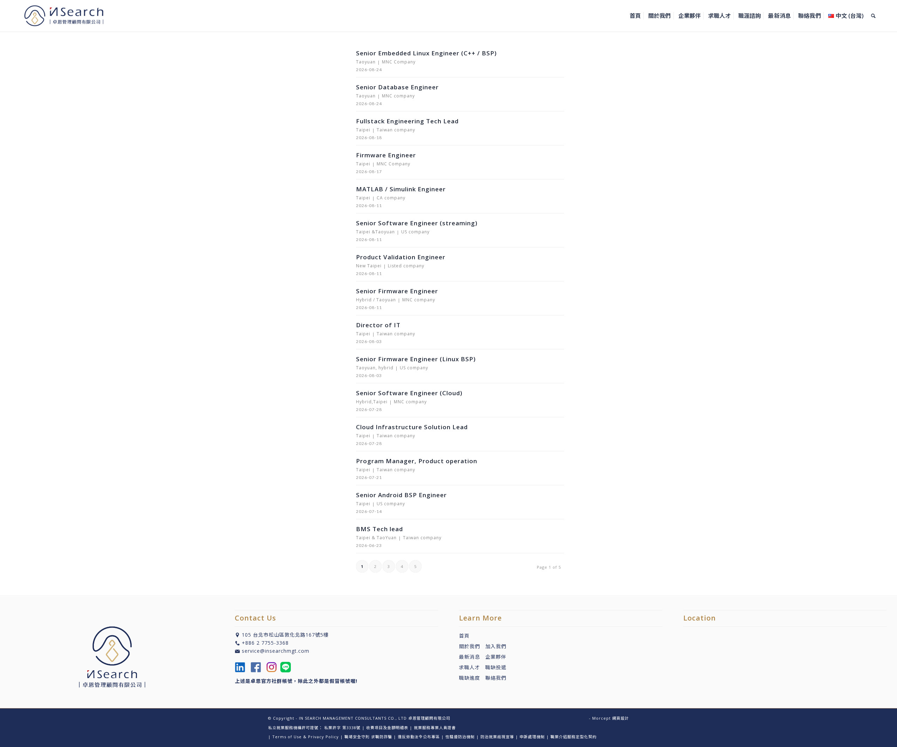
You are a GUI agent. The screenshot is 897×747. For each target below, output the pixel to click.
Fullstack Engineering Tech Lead (407, 121)
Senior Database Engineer (397, 87)
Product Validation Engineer (400, 257)
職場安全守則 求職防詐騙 (368, 736)
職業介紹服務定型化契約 (573, 736)
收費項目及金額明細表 (387, 727)
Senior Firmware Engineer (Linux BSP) (416, 359)
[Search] (873, 16)
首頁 (464, 635)
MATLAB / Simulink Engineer (401, 189)
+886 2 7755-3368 (265, 642)
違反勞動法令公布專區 (419, 736)
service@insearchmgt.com (275, 650)
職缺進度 (472, 677)
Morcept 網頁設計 (610, 718)
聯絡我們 (495, 677)
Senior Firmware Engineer (397, 291)
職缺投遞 (493, 667)
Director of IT (378, 325)
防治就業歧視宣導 (497, 736)
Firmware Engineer (386, 155)
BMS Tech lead (379, 529)
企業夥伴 (495, 656)
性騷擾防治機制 (460, 736)
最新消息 (472, 656)
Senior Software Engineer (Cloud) (409, 393)
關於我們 (469, 646)
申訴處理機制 (532, 736)
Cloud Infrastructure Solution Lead (412, 427)
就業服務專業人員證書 (435, 727)
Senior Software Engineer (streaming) (417, 223)
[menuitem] (635, 16)
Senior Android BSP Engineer (401, 495)
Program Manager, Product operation (416, 461)
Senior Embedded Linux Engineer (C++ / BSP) (426, 53)
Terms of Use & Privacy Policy (305, 736)
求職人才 (469, 667)
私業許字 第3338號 (342, 727)
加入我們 (495, 646)
